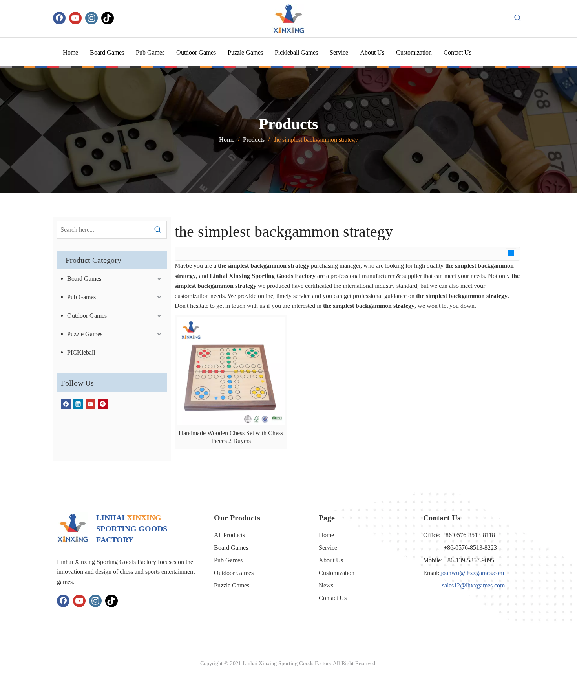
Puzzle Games (84, 334)
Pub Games (81, 297)
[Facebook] (59, 18)
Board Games (84, 278)
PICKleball (81, 352)
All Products (229, 535)
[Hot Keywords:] (517, 18)
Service (328, 547)
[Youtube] (75, 18)
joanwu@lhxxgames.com (472, 572)
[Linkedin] (78, 404)
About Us (331, 560)
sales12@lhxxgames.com (473, 585)
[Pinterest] (103, 404)
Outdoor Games (87, 315)
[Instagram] (91, 18)
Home (326, 535)
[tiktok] (107, 18)
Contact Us (333, 598)
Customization (336, 572)
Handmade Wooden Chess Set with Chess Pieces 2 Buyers (231, 437)
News (326, 585)
